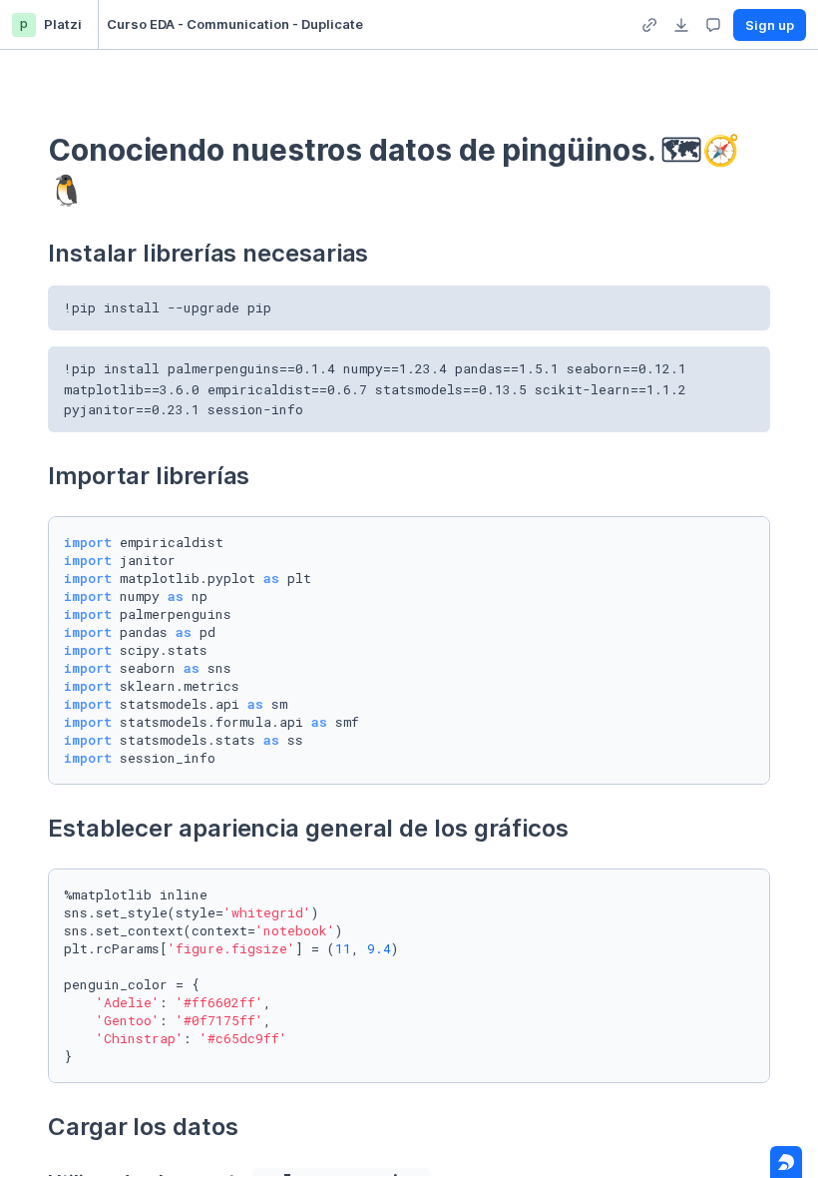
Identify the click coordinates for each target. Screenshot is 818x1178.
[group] (649, 25)
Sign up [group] (769, 25)
